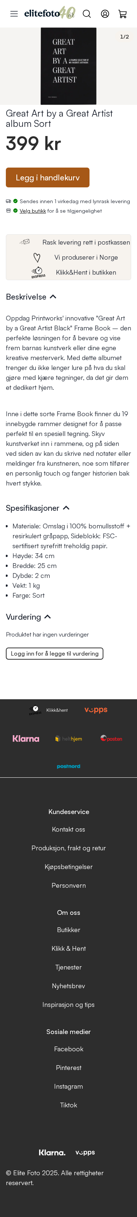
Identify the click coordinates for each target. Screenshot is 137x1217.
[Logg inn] (105, 14)
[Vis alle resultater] (14, 14)
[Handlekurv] (123, 13)
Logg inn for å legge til (55, 653)
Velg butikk (33, 210)
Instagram (68, 1086)
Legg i (48, 177)
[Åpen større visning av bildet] (68, 66)
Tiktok (68, 1105)
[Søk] (87, 14)
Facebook (68, 1049)
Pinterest (68, 1067)
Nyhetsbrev (68, 986)
